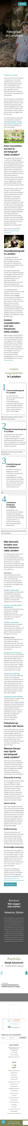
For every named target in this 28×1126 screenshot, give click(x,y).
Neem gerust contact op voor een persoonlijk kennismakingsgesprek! (14, 878)
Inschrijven (23, 1037)
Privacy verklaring (14, 1054)
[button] (26, 973)
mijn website (9, 360)
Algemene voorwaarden (14, 1057)
